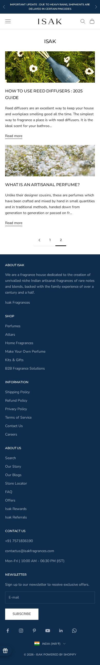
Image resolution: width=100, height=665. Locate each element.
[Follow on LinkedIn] (61, 630)
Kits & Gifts (14, 360)
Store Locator (16, 483)
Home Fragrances (19, 343)
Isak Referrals (16, 517)
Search (10, 458)
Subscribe (22, 614)
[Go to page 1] (39, 240)
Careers (11, 434)
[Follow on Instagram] (21, 630)
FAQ (8, 491)
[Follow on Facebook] (7, 630)
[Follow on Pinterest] (34, 630)
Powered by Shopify (59, 654)
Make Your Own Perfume (25, 351)
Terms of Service (18, 417)
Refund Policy (16, 400)
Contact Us (14, 425)
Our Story (13, 466)
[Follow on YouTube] (47, 630)
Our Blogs (13, 475)
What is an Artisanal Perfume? (42, 184)
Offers (10, 500)
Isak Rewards (16, 508)
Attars (10, 334)
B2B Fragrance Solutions (25, 368)
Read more (13, 135)
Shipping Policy (17, 392)
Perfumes (13, 326)
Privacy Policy (16, 409)
